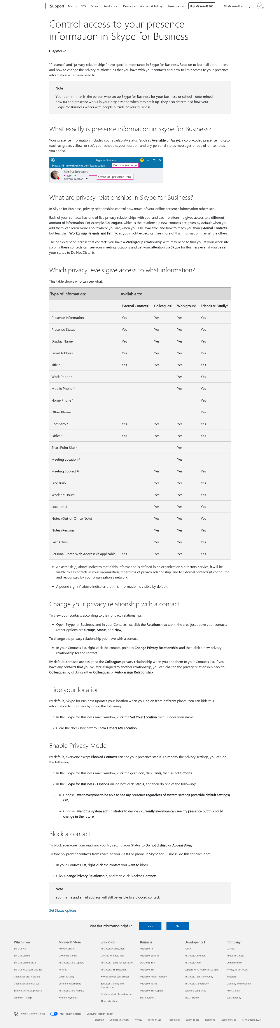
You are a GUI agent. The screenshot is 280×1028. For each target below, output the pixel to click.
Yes (150, 926)
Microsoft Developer (195, 955)
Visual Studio (192, 997)
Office (94, 6)
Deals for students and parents (117, 994)
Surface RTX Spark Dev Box (28, 969)
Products (109, 6)
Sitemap (99, 1019)
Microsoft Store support (71, 962)
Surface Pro (20, 948)
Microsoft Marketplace (197, 983)
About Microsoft (235, 955)
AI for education (109, 1001)
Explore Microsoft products (28, 990)
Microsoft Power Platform (153, 976)
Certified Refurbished (70, 983)
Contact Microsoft (119, 1019)
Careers (231, 948)
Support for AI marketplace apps (202, 969)
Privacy (138, 1019)
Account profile (67, 948)
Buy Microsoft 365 (201, 6)
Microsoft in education (112, 948)
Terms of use (154, 1019)
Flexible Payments (68, 997)
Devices (128, 6)
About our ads (228, 1019)
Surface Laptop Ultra (25, 962)
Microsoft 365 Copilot (151, 990)
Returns (63, 969)
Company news (235, 962)
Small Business (148, 997)
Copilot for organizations (27, 976)
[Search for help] (250, 5)
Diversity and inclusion (239, 983)
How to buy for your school (115, 976)
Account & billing (151, 6)
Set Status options (63, 910)
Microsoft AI (146, 948)
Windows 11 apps (23, 997)
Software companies (195, 990)
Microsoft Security (149, 955)
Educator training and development (112, 985)
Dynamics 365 (147, 962)
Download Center (68, 955)
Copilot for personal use (26, 983)
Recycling (210, 1019)
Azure (188, 948)
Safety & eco (192, 1019)
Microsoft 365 (77, 6)
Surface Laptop (22, 955)
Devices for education (112, 955)
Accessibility (233, 990)
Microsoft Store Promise (71, 990)
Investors (231, 976)
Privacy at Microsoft (237, 969)
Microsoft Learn (193, 962)
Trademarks (173, 1019)
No (177, 926)
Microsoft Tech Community (199, 976)
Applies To (59, 51)
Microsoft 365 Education (113, 969)
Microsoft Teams (149, 983)
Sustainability (234, 997)
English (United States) (33, 1013)
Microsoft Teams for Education (117, 962)
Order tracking (66, 976)
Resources (174, 6)
